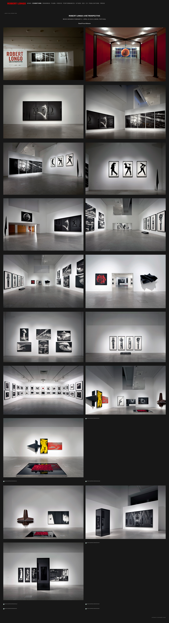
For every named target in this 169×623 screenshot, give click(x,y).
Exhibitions (36, 3)
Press (102, 3)
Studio (78, 3)
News (29, 3)
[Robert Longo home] (16, 3)
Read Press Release (84, 23)
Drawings (46, 3)
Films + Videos (56, 3)
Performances (69, 3)
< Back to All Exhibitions (10, 13)
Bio (83, 3)
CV (87, 3)
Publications (94, 3)
